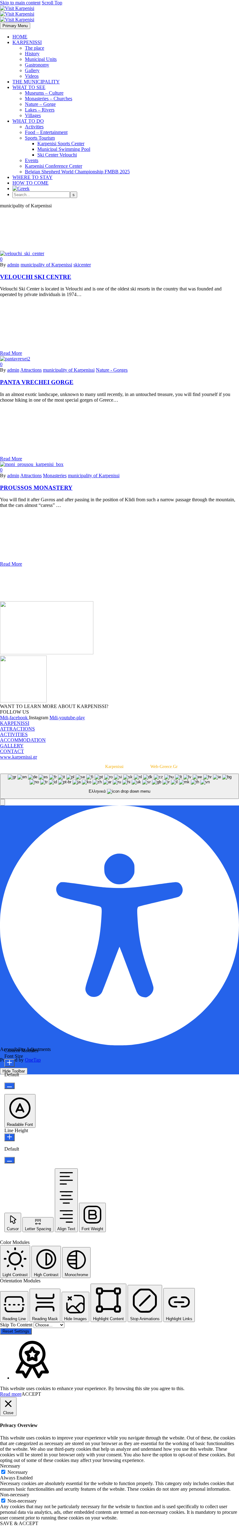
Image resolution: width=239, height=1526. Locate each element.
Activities (34, 126)
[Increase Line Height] (9, 1137)
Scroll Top (52, 2)
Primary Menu (15, 25)
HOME (19, 36)
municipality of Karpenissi (46, 264)
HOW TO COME (30, 183)
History (32, 53)
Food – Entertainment (46, 132)
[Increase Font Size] (9, 1063)
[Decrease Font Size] (9, 1086)
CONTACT (12, 751)
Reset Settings (15, 1331)
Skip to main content (20, 2)
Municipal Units (41, 59)
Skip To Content (17, 1324)
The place (34, 48)
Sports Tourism (40, 138)
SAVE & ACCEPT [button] (19, 1523)
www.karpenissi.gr (18, 757)
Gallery (32, 70)
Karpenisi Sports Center (60, 143)
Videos (32, 76)
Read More (11, 353)
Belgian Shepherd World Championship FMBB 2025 (77, 171)
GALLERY (12, 745)
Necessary (17, 1472)
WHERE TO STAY (32, 177)
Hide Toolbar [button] (13, 1071)
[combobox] (119, 786)
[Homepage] (17, 14)
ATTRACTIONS (17, 728)
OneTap (33, 1060)
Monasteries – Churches (48, 98)
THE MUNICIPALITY (36, 81)
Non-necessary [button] (14, 1494)
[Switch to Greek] (21, 188)
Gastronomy (37, 64)
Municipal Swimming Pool (63, 149)
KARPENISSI (27, 42)
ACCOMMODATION (23, 740)
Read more (10, 1394)
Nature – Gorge (40, 104)
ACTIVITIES (14, 734)
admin (13, 264)
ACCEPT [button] (31, 1394)
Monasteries (55, 475)
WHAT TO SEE (28, 87)
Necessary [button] (10, 1466)
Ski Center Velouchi (57, 154)
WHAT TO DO (28, 121)
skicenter (82, 264)
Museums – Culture (44, 93)
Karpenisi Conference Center (53, 166)
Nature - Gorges (112, 370)
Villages (33, 115)
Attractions (31, 370)
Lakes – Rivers (39, 109)
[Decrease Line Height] (9, 1160)
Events (31, 160)
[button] (2, 802)
